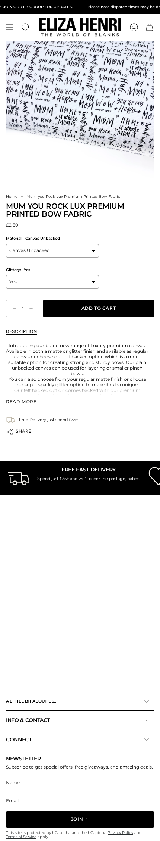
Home (11, 196)
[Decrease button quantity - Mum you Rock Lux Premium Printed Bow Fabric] (12, 308)
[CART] (149, 27)
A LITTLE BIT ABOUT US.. (31, 701)
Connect (19, 739)
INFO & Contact (28, 720)
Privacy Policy (120, 833)
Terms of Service (21, 837)
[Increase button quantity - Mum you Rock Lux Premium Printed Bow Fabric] (32, 308)
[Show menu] (9, 27)
